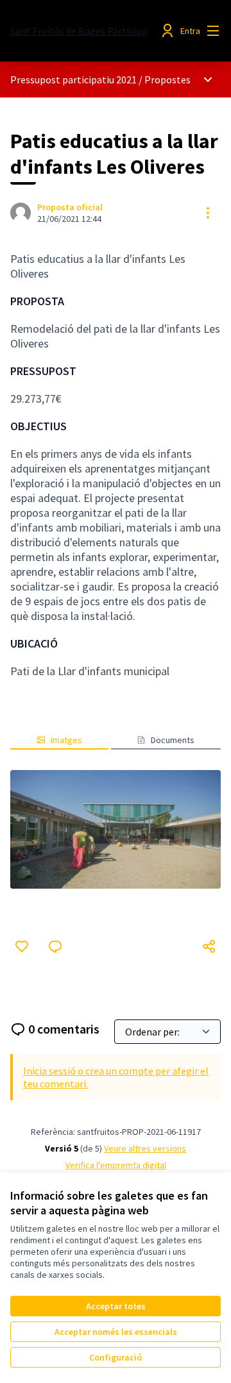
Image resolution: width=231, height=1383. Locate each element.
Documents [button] (172, 740)
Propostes (167, 79)
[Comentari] (55, 946)
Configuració (115, 1357)
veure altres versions (145, 1148)
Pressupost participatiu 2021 (73, 79)
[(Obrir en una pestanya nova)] (115, 829)
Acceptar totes (116, 1306)
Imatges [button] (66, 740)
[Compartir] (209, 946)
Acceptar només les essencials (116, 1331)
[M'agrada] (21, 946)
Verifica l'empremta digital (115, 1165)
